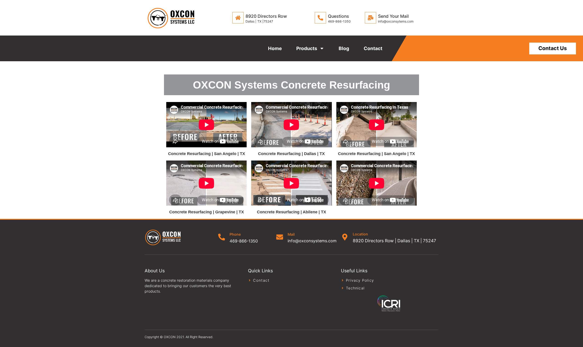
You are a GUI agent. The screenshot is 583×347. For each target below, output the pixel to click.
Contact (373, 48)
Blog (344, 48)
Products (306, 48)
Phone (235, 234)
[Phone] (221, 237)
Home (275, 48)
